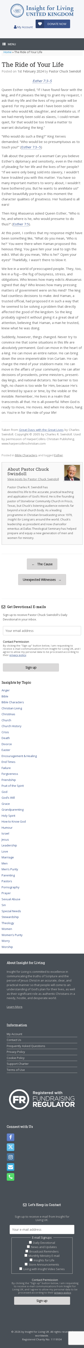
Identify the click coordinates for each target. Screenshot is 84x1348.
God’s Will (8, 798)
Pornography (10, 887)
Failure (6, 768)
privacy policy (17, 655)
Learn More (14, 1007)
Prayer (6, 893)
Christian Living (12, 708)
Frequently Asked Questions (26, 1046)
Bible (5, 696)
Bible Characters (26, 455)
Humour (7, 828)
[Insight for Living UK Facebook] (10, 1137)
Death (6, 738)
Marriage (8, 857)
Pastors (7, 881)
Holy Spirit (8, 816)
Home (8, 52)
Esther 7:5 (21, 224)
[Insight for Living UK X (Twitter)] (10, 1147)
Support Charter (18, 1064)
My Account (25, 27)
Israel (5, 833)
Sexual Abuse (11, 899)
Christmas (8, 714)
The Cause (42, 564)
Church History (12, 726)
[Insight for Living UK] (42, 10)
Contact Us (14, 1040)
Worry (6, 941)
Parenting (8, 875)
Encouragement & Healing (19, 756)
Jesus (5, 839)
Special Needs (11, 911)
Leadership (9, 845)
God (4, 792)
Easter (6, 750)
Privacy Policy (16, 1052)
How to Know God (14, 821)
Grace (6, 804)
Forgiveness (10, 774)
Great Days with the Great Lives (41, 430)
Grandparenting (13, 809)
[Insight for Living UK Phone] (10, 1177)
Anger (6, 690)
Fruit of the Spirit (13, 786)
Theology (8, 923)
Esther (58, 455)
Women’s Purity (12, 935)
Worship (7, 947)
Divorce (7, 744)
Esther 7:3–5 (42, 81)
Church (6, 720)
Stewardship (10, 917)
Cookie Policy (16, 1058)
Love (5, 851)
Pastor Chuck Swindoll (65, 71)
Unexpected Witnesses (42, 579)
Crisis (5, 732)
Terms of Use (16, 1070)
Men (5, 863)
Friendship (9, 780)
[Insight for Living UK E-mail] (10, 1167)
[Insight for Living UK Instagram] (10, 1157)
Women (7, 929)
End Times (8, 762)
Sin (4, 905)
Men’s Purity (10, 869)
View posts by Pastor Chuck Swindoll (33, 479)
